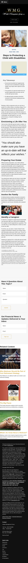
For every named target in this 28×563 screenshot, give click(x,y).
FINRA (10, 474)
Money (3, 551)
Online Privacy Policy (6, 516)
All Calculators (5, 558)
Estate (3, 545)
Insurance (4, 547)
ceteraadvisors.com (15, 500)
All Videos (4, 556)
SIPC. (13, 474)
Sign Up (6, 336)
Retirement (4, 542)
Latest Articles (5, 554)
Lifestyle (4, 552)
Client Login (14, 19)
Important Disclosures (17, 516)
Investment (4, 544)
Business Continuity (6, 518)
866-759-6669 (14, 22)
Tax (3, 549)
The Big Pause (5, 403)
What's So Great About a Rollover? (13, 433)
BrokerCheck (10, 445)
